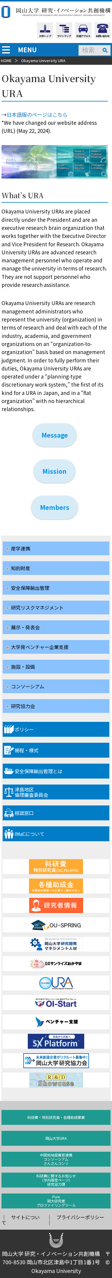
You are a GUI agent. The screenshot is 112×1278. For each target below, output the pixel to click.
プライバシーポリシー (80, 1217)
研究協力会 (23, 706)
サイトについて (20, 1220)
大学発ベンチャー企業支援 (39, 646)
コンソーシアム (27, 686)
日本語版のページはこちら (37, 114)
